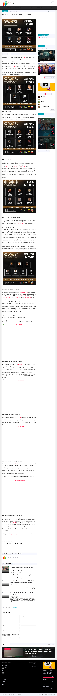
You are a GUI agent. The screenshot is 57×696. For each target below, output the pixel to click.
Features (5, 550)
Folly (28, 66)
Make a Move (16, 166)
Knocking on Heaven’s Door (20, 463)
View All (52, 109)
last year (23, 57)
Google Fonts (41, 694)
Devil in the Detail (8, 166)
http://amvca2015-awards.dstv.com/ (18, 534)
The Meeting (14, 66)
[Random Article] (15, 11)
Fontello (47, 694)
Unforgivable (24, 295)
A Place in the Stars (24, 292)
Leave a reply (15, 607)
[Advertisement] (46, 26)
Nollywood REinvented (17, 553)
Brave (17, 297)
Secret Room (23, 166)
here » (54, 694)
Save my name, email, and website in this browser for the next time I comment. (10, 635)
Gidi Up (14, 522)
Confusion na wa (27, 297)
